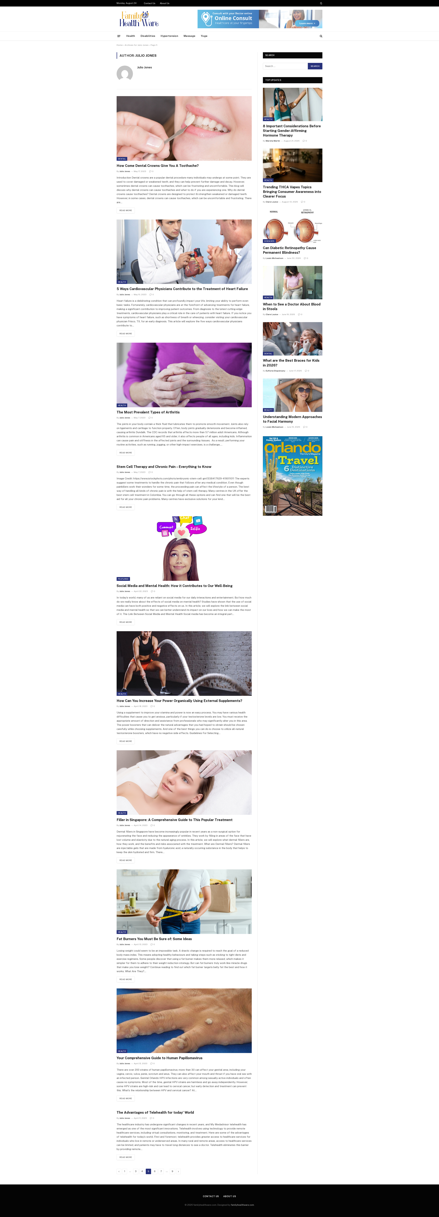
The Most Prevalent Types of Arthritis (148, 412)
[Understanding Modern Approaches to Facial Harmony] (292, 395)
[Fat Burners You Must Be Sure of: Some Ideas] (184, 901)
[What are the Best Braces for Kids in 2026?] (292, 339)
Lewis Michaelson (274, 258)
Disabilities (148, 35)
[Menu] (118, 35)
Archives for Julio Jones (137, 45)
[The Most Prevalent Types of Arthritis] (184, 375)
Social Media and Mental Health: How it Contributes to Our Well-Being (175, 586)
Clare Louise (272, 202)
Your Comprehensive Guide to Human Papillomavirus (160, 1058)
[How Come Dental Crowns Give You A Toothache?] (184, 128)
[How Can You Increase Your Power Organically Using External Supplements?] (184, 663)
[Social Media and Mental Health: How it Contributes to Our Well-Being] (184, 548)
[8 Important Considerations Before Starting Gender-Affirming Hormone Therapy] (292, 104)
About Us (164, 3)
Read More (126, 210)
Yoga (204, 35)
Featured (123, 579)
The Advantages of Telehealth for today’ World (155, 1112)
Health (130, 35)
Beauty (268, 410)
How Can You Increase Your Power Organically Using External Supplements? (179, 701)
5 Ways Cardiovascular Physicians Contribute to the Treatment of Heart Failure (182, 289)
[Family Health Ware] (138, 19)
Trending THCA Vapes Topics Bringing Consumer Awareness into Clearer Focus (292, 191)
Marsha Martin (273, 141)
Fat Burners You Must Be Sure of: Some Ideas (154, 939)
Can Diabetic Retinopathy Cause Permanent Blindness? (289, 250)
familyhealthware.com (242, 1205)
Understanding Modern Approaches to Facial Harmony (292, 419)
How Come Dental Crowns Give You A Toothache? (158, 166)
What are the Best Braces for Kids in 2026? (291, 362)
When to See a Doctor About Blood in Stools (292, 306)
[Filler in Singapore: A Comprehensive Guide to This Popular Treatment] (184, 782)
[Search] (320, 36)
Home (120, 45)
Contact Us (149, 3)
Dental (122, 159)
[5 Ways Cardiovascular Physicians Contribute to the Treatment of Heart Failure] (184, 251)
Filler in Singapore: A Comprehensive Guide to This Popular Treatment (175, 820)
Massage (189, 35)
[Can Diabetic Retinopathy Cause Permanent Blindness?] (292, 226)
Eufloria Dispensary (275, 371)
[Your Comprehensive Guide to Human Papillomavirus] (184, 1020)
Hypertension (169, 35)
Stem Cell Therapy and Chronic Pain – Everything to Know (164, 467)
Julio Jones (144, 67)
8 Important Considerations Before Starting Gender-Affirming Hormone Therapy (292, 130)
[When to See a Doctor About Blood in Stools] (292, 282)
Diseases (269, 241)
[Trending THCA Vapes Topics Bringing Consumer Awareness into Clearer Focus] (292, 165)
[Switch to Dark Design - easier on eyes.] (320, 3)
